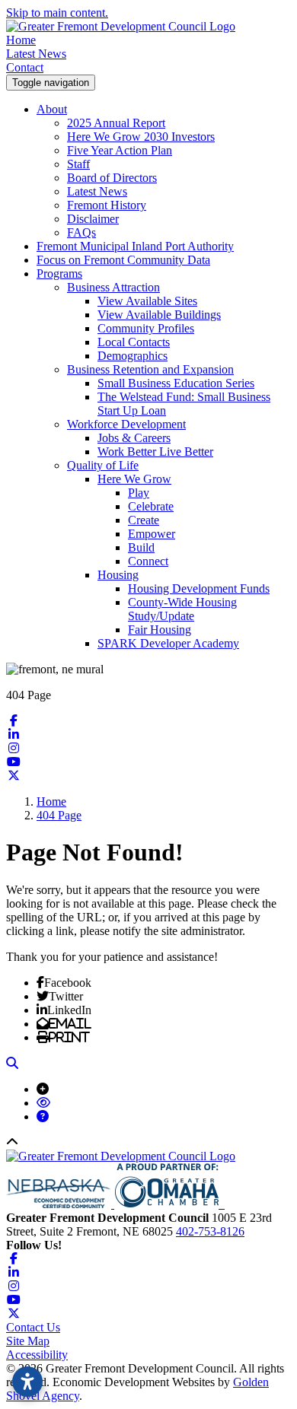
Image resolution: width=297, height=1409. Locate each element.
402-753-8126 (210, 1231)
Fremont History (106, 205)
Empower (151, 533)
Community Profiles (145, 328)
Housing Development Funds (199, 588)
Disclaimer (93, 218)
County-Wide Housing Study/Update (182, 609)
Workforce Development (126, 424)
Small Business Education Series (175, 383)
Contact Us (33, 1327)
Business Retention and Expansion (150, 369)
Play (138, 492)
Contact (24, 67)
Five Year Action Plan (119, 150)
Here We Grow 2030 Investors (141, 136)
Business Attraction (113, 287)
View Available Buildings (159, 314)
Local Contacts (133, 342)
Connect (148, 561)
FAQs (81, 232)
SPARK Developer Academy (168, 643)
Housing (118, 574)
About (52, 109)
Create (143, 520)
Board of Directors (112, 177)
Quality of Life (103, 465)
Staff (78, 163)
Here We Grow (134, 478)
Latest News (36, 53)
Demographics (132, 355)
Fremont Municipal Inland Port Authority (135, 246)
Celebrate (151, 506)
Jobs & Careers (134, 437)
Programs (59, 273)
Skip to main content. (57, 12)
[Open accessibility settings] (27, 1381)
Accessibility (37, 1354)
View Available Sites (147, 300)
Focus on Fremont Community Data (123, 259)
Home (21, 39)
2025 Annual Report (116, 122)
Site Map (28, 1340)
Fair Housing (159, 629)
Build (141, 547)
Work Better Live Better (155, 451)
